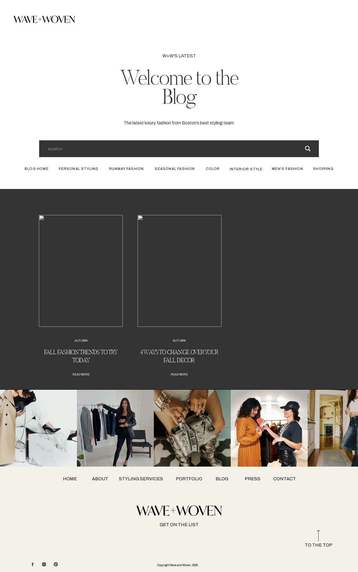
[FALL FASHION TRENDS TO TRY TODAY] (81, 271)
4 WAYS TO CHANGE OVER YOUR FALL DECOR (179, 356)
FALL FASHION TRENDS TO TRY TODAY (81, 356)
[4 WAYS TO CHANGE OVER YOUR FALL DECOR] (180, 271)
